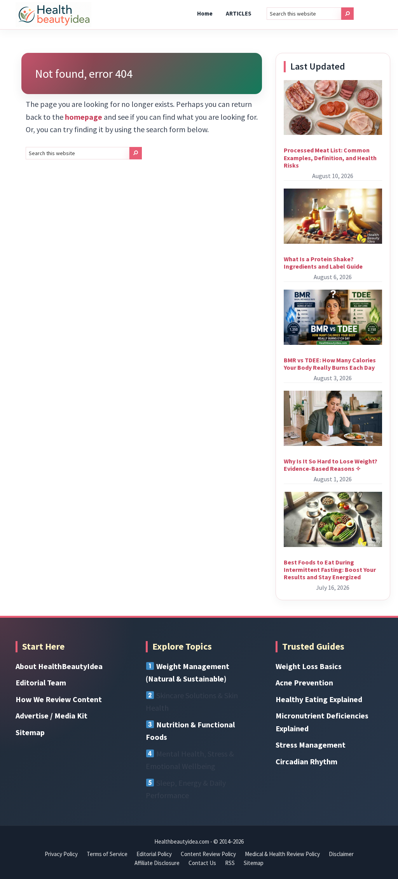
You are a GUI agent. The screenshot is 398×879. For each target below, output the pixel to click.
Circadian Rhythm (306, 761)
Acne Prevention (304, 682)
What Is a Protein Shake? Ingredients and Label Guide (323, 262)
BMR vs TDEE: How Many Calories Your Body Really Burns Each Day (330, 363)
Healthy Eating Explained (319, 699)
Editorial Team (41, 682)
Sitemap (30, 732)
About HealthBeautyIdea (59, 666)
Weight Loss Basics (309, 666)
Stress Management (311, 745)
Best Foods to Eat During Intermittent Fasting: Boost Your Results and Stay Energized (330, 569)
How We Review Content (59, 699)
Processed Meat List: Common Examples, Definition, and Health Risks (330, 157)
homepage (83, 117)
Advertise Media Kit (51, 715)
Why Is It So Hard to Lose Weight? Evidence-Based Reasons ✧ (330, 464)
